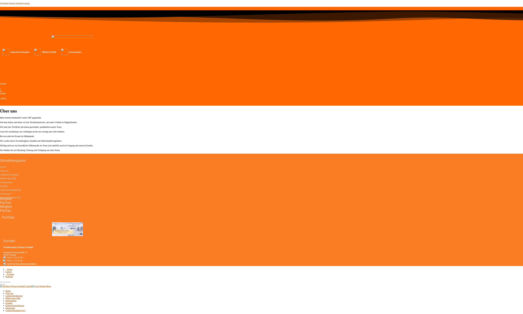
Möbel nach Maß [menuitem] (12, 298)
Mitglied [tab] (6, 207)
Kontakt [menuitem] (8, 303)
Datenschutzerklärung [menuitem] (14, 305)
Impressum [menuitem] (10, 308)
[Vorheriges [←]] (1, 284)
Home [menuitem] (8, 291)
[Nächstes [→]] (4, 284)
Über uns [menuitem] (9, 293)
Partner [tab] (5, 203)
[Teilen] (4, 282)
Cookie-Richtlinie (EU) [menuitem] (15, 310)
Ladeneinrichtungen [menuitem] (14, 296)
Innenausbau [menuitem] (10, 301)
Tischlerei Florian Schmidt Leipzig (15, 3)
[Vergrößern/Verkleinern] (9, 282)
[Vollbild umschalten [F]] (6, 282)
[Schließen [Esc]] (1, 282)
